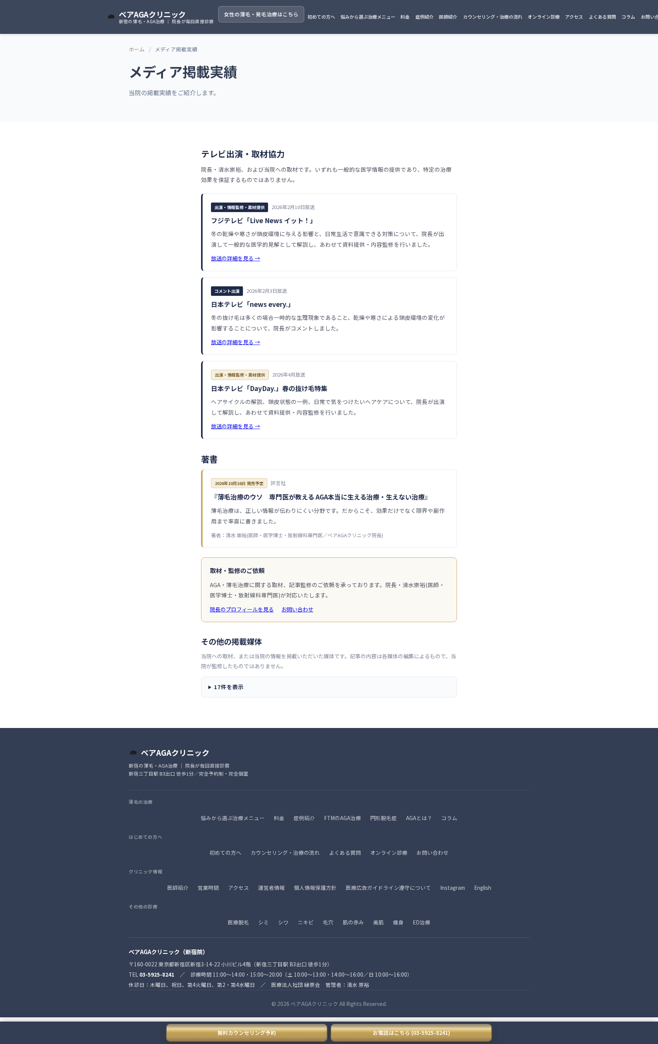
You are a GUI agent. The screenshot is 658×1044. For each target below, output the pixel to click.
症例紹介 (424, 16)
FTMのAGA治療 (342, 818)
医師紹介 (448, 16)
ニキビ (306, 922)
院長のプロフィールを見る (242, 609)
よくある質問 (602, 16)
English (482, 887)
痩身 (398, 922)
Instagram (452, 887)
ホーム (137, 49)
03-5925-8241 (156, 974)
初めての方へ (321, 16)
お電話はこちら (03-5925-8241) (411, 1032)
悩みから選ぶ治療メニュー (367, 16)
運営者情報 (271, 887)
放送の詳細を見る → (235, 258)
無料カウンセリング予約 (246, 1032)
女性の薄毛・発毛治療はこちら (261, 14)
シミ (263, 922)
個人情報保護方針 (315, 887)
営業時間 (208, 887)
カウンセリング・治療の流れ (492, 16)
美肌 (378, 922)
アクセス (574, 16)
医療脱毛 (238, 922)
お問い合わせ (297, 609)
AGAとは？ (419, 818)
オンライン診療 (544, 16)
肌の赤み (353, 922)
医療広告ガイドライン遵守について (388, 887)
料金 (405, 16)
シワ (283, 922)
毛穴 (328, 922)
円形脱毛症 (383, 818)
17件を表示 (229, 687)
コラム (628, 16)
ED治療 (421, 922)
